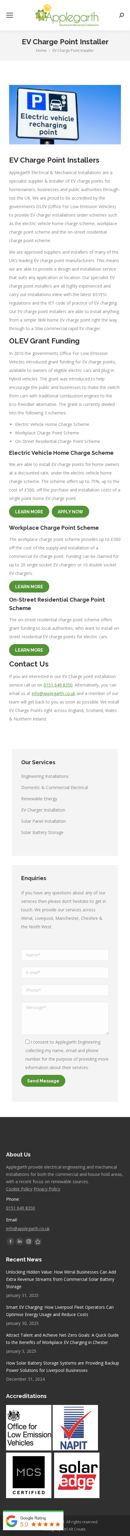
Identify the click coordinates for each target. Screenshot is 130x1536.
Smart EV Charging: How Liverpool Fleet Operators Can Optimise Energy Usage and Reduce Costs (60, 1310)
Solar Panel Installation (43, 821)
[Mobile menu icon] (9, 15)
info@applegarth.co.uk (53, 693)
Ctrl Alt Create (74, 1529)
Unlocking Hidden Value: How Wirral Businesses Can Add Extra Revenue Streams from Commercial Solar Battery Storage (61, 1279)
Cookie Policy (19, 1189)
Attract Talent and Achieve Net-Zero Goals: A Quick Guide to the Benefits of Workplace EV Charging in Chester (62, 1338)
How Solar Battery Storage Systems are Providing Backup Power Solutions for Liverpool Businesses (62, 1366)
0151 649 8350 (58, 685)
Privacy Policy (47, 1189)
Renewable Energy (39, 799)
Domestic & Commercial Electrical (54, 787)
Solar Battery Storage (42, 832)
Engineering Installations (45, 776)
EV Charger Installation (43, 810)
